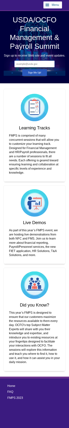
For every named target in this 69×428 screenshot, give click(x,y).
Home (11, 385)
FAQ (10, 391)
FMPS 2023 (15, 397)
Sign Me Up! (34, 72)
